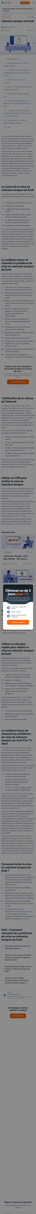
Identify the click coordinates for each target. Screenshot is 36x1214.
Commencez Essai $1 (18, 622)
